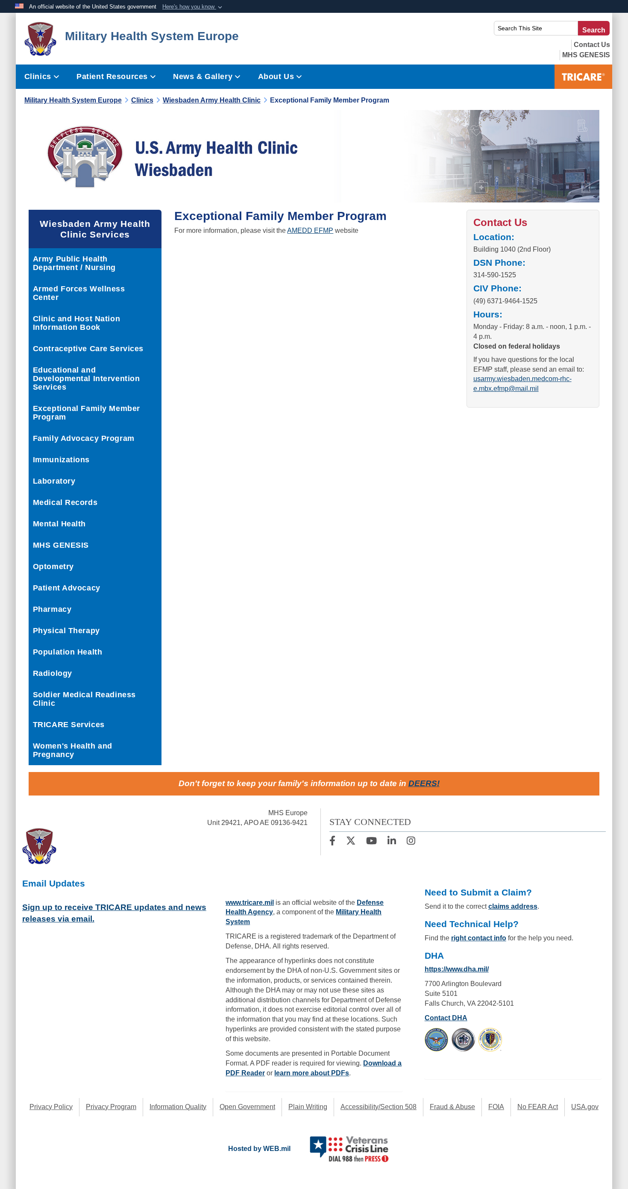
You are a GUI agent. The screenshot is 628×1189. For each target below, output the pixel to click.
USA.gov (585, 1106)
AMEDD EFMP (310, 230)
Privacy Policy (51, 1106)
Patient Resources (112, 76)
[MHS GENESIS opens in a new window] (586, 55)
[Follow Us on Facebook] (332, 842)
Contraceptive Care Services (88, 348)
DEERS (422, 783)
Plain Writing (307, 1106)
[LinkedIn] (391, 842)
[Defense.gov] (436, 1039)
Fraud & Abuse (452, 1106)
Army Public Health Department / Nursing (74, 263)
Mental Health (59, 524)
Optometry (53, 566)
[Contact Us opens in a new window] (592, 44)
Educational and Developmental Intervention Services (86, 378)
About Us (276, 76)
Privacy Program (111, 1106)
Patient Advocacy (66, 588)
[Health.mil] (463, 1039)
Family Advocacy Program (84, 438)
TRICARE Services (69, 724)
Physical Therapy (66, 630)
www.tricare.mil (250, 902)
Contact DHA (446, 1018)
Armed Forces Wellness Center (79, 293)
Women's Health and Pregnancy (72, 750)
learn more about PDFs (311, 1073)
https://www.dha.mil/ (457, 969)
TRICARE (583, 77)
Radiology (52, 673)
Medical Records (65, 502)
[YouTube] (371, 842)
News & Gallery (202, 76)
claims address (512, 906)
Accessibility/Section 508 (378, 1106)
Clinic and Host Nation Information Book (76, 323)
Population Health (68, 652)
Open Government (247, 1106)
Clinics (37, 76)
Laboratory (54, 481)
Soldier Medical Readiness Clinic (84, 699)
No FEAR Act (537, 1106)
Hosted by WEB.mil (259, 1148)
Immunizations (61, 459)
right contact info (478, 938)
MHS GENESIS (61, 545)
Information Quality (178, 1106)
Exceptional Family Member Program (86, 412)
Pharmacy (52, 609)
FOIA (496, 1106)
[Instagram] (411, 842)
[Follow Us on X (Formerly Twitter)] (350, 842)
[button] (193, 7)
